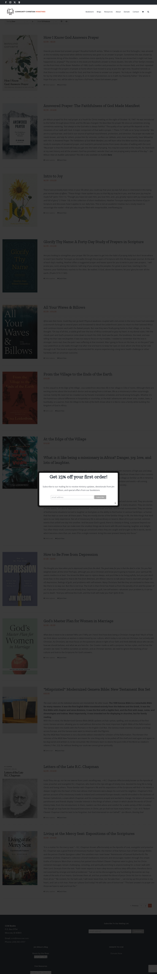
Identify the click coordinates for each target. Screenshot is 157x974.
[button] (148, 11)
